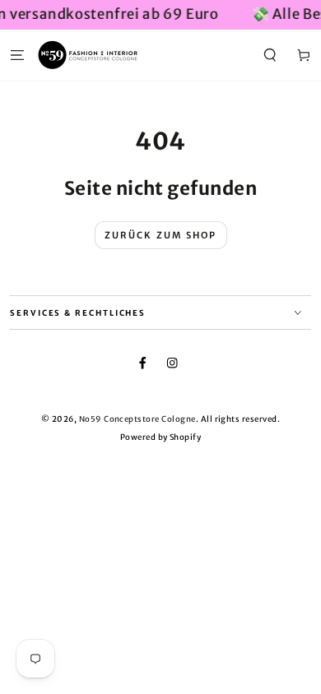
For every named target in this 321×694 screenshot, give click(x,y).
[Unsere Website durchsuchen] (270, 55)
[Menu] (17, 55)
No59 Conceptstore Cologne (137, 419)
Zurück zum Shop (161, 235)
